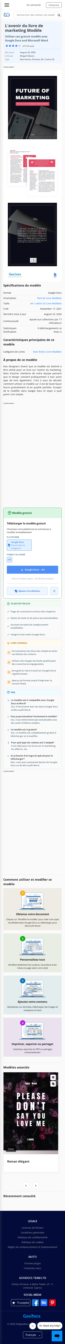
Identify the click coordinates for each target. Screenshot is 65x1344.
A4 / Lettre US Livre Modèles (46, 303)
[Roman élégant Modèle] (31, 1113)
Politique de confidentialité (33, 1237)
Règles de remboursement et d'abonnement (32, 1247)
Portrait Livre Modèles (49, 298)
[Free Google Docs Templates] (6, 15)
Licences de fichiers (33, 1227)
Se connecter (33, 4)
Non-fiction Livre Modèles (47, 351)
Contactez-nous (32, 1268)
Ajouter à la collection (29, 591)
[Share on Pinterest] (53, 1077)
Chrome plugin (32, 1263)
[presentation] (25, 1185)
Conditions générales (32, 1232)
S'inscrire (54, 5)
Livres (11, 1149)
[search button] (59, 15)
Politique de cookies (33, 1242)
